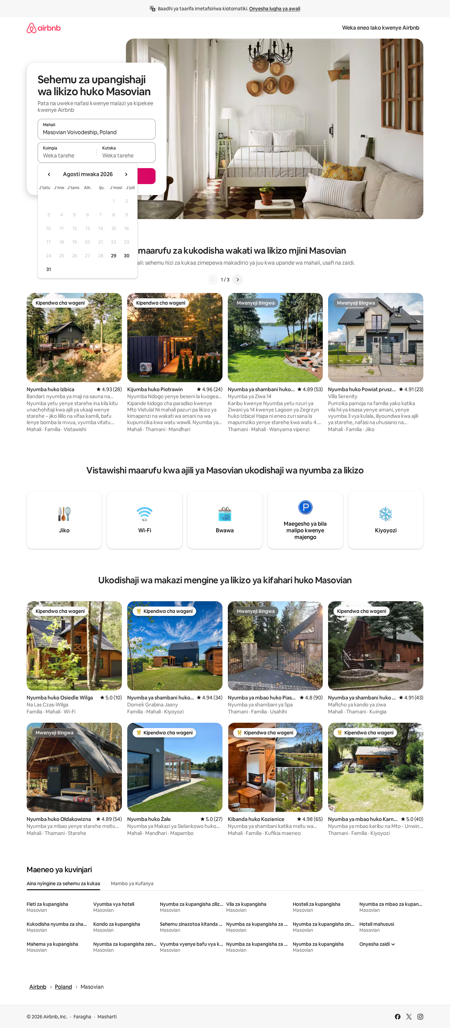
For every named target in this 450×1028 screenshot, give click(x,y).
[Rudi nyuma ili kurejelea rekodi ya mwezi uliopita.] (49, 174)
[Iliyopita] (213, 279)
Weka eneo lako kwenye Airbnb (380, 27)
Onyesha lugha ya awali (274, 9)
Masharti (107, 1017)
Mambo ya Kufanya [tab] (132, 884)
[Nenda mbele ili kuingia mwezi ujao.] (126, 174)
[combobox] (96, 132)
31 (48, 269)
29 (113, 256)
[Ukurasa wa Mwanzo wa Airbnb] (44, 27)
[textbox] (67, 155)
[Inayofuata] (237, 279)
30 (127, 256)
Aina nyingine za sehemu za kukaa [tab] (63, 884)
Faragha (82, 1017)
